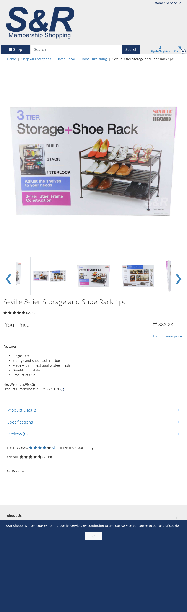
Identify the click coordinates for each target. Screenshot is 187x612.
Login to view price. (168, 336)
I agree (93, 535)
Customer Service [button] (164, 3)
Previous (8, 276)
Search (131, 49)
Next (178, 276)
